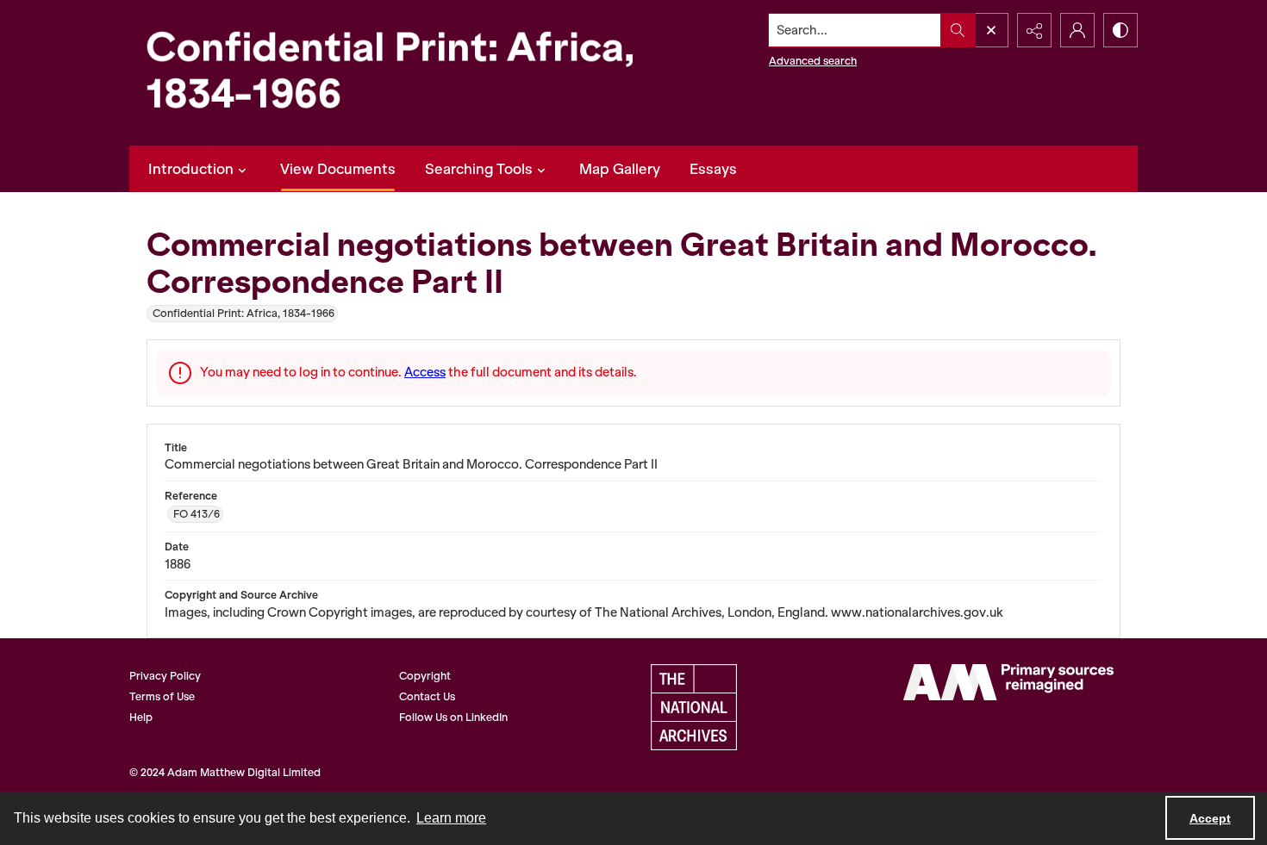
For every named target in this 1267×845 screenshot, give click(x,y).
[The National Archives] (694, 707)
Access (425, 372)
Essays (713, 168)
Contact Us (427, 696)
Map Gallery (619, 168)
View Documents (338, 168)
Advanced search (813, 60)
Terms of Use (162, 696)
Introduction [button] (191, 168)
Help (141, 717)
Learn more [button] (451, 818)
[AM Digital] (1008, 682)
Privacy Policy (165, 675)
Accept (1210, 818)
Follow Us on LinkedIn (453, 717)
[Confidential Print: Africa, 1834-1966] (405, 73)
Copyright (425, 675)
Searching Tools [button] (479, 168)
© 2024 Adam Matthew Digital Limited (225, 772)
